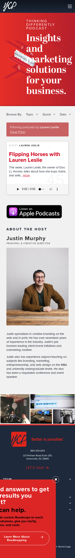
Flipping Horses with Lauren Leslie (34, 157)
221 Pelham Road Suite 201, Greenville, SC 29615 (37, 457)
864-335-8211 (37, 450)
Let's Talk (35, 467)
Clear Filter (17, 132)
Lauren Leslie (29, 145)
